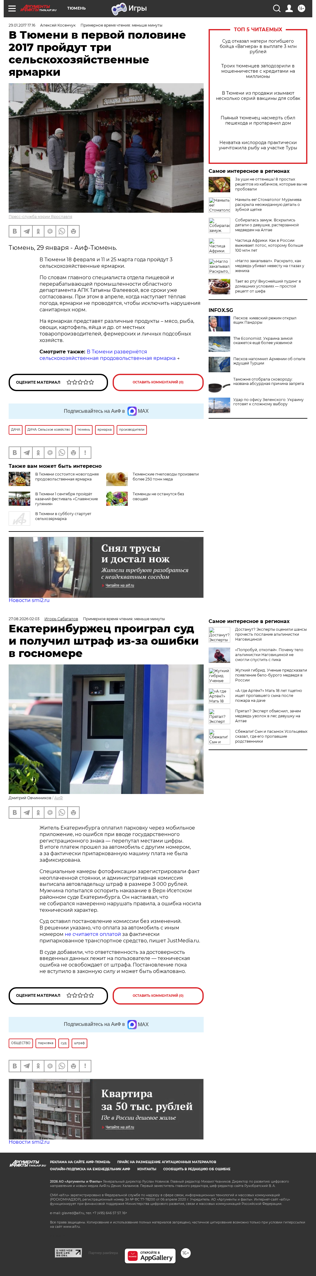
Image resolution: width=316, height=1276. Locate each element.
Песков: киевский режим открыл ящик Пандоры (265, 320)
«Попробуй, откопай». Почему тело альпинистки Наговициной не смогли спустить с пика (269, 654)
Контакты (146, 1169)
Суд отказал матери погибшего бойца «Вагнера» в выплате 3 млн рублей (258, 46)
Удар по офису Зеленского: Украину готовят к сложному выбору (268, 402)
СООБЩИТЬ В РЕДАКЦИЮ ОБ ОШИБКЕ (197, 1169)
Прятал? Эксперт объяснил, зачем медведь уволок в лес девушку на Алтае (268, 716)
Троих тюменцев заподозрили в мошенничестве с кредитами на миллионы (258, 71)
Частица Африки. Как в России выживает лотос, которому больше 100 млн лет (269, 245)
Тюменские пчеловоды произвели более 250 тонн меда (166, 476)
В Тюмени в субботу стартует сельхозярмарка (63, 516)
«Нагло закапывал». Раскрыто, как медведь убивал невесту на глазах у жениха (269, 265)
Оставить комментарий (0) (158, 382)
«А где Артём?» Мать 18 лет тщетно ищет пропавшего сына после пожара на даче (268, 695)
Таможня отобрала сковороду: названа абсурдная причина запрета (268, 381)
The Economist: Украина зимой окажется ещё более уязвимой (263, 340)
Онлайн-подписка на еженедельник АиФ (90, 1169)
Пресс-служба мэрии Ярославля (40, 216)
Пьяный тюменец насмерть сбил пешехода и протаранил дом (258, 120)
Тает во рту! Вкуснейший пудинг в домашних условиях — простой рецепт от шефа (268, 286)
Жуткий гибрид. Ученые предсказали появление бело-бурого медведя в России (271, 675)
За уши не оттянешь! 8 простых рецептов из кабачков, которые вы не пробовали (271, 184)
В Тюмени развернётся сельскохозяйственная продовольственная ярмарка (108, 355)
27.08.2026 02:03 (24, 619)
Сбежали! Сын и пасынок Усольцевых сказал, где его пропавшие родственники (271, 736)
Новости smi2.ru (29, 600)
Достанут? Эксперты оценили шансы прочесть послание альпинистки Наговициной (271, 634)
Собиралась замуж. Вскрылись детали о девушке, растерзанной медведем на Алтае (267, 225)
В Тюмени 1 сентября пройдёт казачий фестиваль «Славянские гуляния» (66, 499)
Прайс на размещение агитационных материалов (166, 1162)
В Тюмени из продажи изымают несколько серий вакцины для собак (258, 96)
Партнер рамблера (103, 1253)
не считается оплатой (93, 934)
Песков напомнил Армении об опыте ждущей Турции (269, 361)
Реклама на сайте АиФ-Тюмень (80, 1162)
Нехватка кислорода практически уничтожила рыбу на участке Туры (258, 145)
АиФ (58, 798)
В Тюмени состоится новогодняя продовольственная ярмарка (67, 476)
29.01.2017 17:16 (22, 25)
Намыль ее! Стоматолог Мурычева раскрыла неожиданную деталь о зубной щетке (268, 204)
